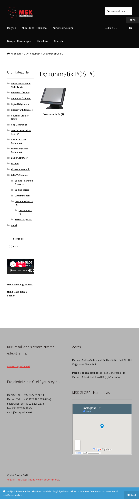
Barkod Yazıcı (22, 189)
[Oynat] (11, 270)
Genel (14, 225)
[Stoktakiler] (10, 238)
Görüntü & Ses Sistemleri (18, 141)
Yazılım (15, 163)
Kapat (133, 495)
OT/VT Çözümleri (32, 53)
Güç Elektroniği (19, 124)
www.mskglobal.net (18, 366)
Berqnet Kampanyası (19, 41)
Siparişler (59, 41)
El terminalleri (22, 195)
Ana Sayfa (16, 53)
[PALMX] (10, 246)
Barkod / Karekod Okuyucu (24, 182)
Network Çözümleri (21, 98)
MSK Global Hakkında (34, 28)
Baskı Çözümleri (19, 157)
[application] (20, 266)
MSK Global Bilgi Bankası (20, 284)
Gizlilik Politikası (17, 479)
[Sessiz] (29, 270)
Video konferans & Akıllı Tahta (21, 85)
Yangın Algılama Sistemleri (19, 150)
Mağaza (11, 28)
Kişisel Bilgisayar (20, 104)
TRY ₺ (130, 20)
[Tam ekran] (32, 270)
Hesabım (42, 41)
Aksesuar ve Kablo (20, 169)
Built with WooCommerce (44, 479)
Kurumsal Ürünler (63, 28)
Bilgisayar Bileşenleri (22, 109)
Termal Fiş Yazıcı (23, 219)
